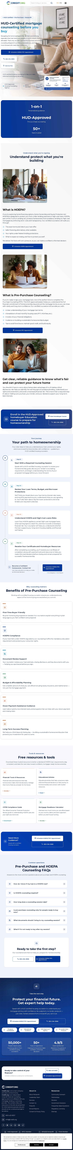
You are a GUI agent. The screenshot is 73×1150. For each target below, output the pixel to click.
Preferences (22, 1144)
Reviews (54, 1100)
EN (58, 3)
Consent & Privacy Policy (37, 1111)
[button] (66, 3)
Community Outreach (58, 1094)
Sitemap (54, 1111)
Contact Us (32, 1103)
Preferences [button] (41, 1140)
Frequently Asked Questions (60, 1106)
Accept (51, 1144)
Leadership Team (34, 1097)
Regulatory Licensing (58, 1109)
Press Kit (32, 1106)
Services (31, 1100)
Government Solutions (58, 1103)
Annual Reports (34, 1109)
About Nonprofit (34, 1094)
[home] (18, 3)
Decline (36, 1144)
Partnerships (55, 1097)
